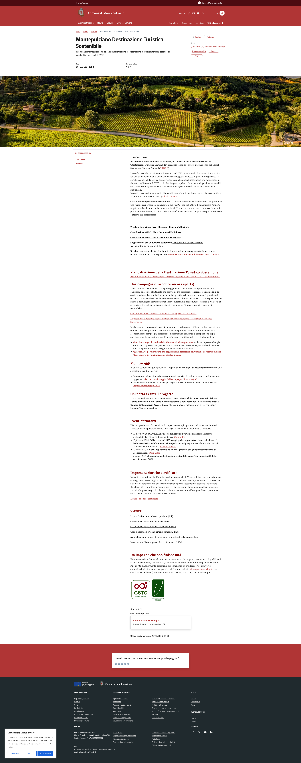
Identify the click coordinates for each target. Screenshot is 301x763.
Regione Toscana (82, 3)
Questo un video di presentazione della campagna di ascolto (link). (163, 313)
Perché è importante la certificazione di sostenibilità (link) (159, 227)
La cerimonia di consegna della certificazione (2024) (156, 542)
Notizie (193, 698)
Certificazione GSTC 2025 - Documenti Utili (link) (155, 237)
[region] (30, 743)
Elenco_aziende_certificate (144, 498)
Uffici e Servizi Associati (83, 714)
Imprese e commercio (160, 701)
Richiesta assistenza (121, 738)
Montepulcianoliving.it (201, 569)
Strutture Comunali (82, 720)
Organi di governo (81, 698)
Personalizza (15, 753)
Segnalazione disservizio (123, 742)
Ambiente (117, 701)
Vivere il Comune (124, 22)
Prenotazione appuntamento (124, 735)
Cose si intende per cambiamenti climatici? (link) (154, 531)
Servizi (110, 22)
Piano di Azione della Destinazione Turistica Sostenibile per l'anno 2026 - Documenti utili (175, 276)
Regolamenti (79, 711)
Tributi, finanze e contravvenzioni (165, 711)
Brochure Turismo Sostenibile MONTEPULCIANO (193, 254)
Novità (100, 22)
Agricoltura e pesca (120, 698)
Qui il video (179, 437)
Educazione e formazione (123, 720)
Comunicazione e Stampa (146, 620)
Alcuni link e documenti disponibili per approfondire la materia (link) (164, 537)
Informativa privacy (159, 735)
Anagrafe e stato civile (122, 704)
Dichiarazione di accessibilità (163, 742)
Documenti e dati (81, 717)
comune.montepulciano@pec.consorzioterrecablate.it (95, 749)
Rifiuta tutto (30, 753)
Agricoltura (173, 23)
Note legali (156, 738)
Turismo (155, 714)
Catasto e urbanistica (121, 714)
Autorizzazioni (119, 711)
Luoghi (193, 718)
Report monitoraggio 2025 (146, 385)
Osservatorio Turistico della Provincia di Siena (153, 526)
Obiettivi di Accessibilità (161, 745)
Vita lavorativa (158, 717)
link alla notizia (169, 196)
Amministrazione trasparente (163, 732)
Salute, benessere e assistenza (164, 708)
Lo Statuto (78, 708)
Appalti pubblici (119, 708)
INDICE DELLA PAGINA (83, 153)
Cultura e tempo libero (122, 717)
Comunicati (195, 701)
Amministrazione (86, 22)
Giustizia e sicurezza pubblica (163, 698)
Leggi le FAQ (118, 732)
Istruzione (200, 23)
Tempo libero (187, 23)
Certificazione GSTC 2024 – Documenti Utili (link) (155, 232)
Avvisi (193, 704)
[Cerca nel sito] (222, 13)
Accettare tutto (45, 753)
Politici (77, 701)
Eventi (193, 721)
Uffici (76, 704)
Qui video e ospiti (167, 446)
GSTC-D (164, 168)
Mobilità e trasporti (159, 704)
